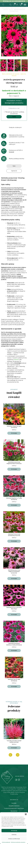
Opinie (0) (14, 171)
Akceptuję (14, 830)
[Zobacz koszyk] (20, 4)
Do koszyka (14, 433)
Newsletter (14, 811)
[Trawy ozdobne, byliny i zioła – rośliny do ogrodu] (3, 4)
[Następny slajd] (17, 755)
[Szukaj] (10, 5)
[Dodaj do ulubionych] (5, 405)
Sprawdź (11, 152)
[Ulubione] (14, 5)
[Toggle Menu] (25, 4)
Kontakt (14, 803)
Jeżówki (11, 9)
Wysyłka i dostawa (14, 806)
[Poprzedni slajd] (10, 755)
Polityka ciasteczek (6, 842)
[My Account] (17, 5)
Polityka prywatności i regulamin (18, 842)
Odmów (14, 834)
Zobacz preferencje (14, 838)
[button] (26, 814)
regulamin (15, 112)
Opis (14, 166)
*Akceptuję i (14, 112)
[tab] (14, 166)
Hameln (16, 359)
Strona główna (6, 8)
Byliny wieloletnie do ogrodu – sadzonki (14, 74)
